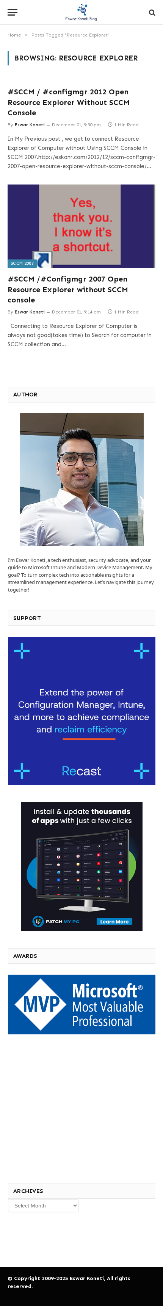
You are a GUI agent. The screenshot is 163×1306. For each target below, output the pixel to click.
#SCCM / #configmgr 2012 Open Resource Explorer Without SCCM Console (69, 102)
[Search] (151, 12)
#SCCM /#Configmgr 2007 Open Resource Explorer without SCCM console (68, 289)
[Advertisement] (64, 1107)
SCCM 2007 (22, 263)
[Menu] (12, 12)
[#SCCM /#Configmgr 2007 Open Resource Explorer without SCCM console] (81, 226)
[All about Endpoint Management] (81, 12)
